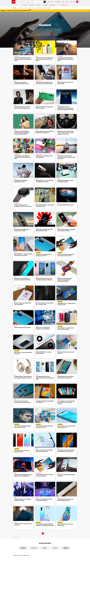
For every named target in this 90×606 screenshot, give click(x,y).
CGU (20, 555)
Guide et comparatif (47, 8)
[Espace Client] (77, 2)
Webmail (74, 2)
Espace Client (77, 2)
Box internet (24, 5)
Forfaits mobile (31, 5)
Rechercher (45, 2)
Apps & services (50, 1)
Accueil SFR (13, 2)
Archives (15, 555)
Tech (30, 8)
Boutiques (67, 1)
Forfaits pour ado (64, 5)
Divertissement (39, 8)
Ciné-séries (25, 8)
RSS (28, 555)
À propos (24, 555)
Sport (33, 8)
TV (58, 5)
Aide (63, 1)
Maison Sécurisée (52, 5)
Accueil (20, 8)
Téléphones (38, 5)
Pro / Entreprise (58, 1)
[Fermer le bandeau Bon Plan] (89, 10)
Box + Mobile (45, 5)
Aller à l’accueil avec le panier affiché (71, 2)
